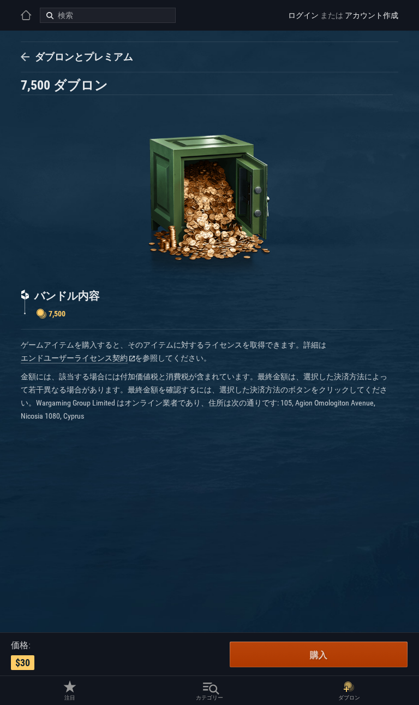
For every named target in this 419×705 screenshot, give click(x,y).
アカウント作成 (371, 15)
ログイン (303, 15)
